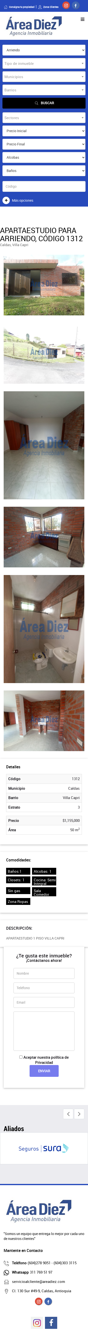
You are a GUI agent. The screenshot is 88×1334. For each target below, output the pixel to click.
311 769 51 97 (32, 1272)
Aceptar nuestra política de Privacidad (46, 1060)
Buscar (47, 102)
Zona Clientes (50, 7)
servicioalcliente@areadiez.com (38, 1281)
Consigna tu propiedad (21, 7)
